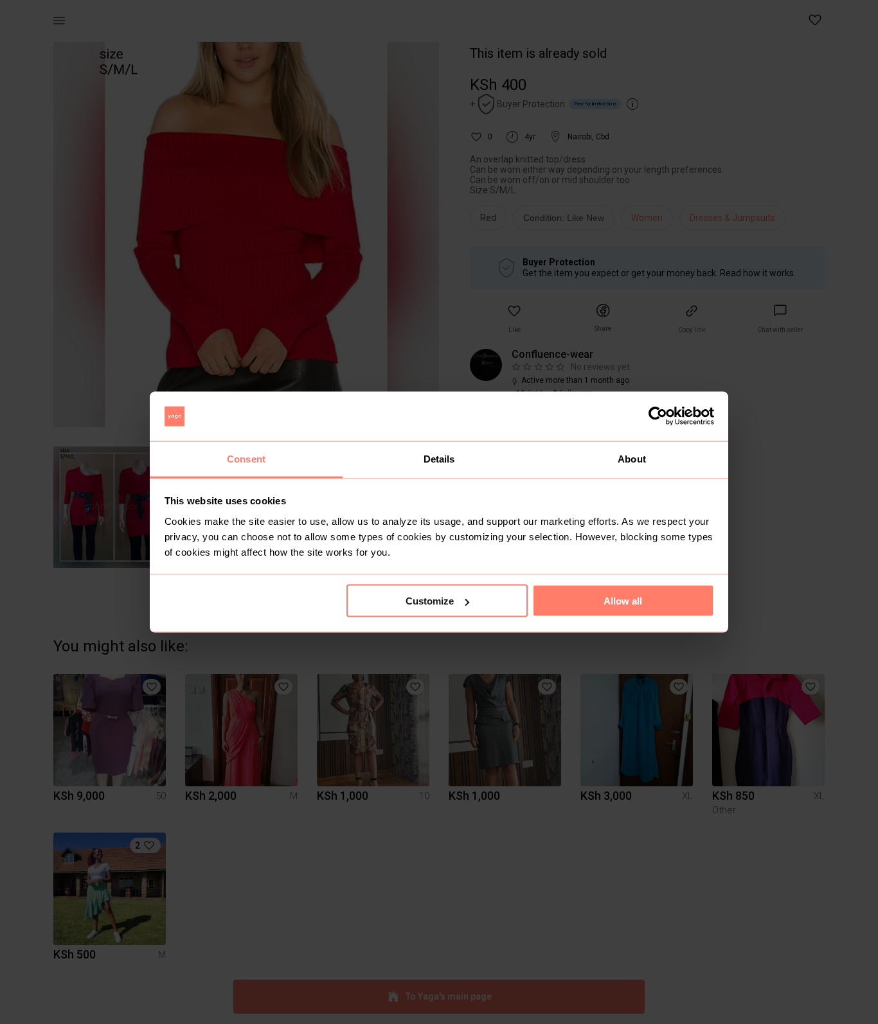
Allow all (623, 601)
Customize (430, 601)
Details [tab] (439, 458)
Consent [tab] (246, 458)
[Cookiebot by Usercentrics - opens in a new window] (658, 416)
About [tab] (632, 458)
